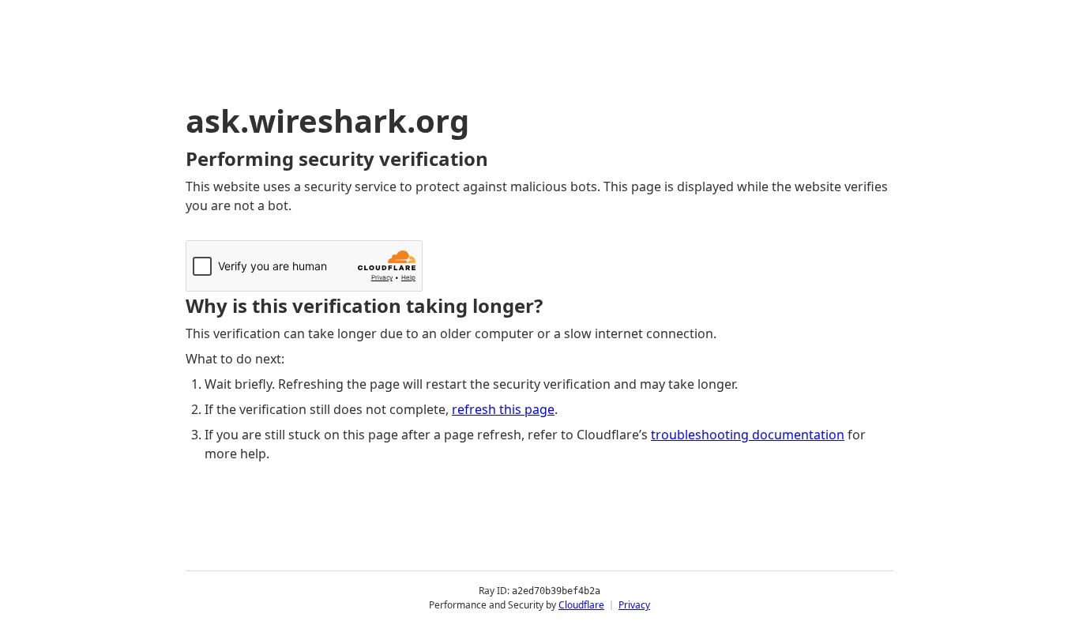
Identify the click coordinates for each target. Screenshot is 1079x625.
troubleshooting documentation (747, 434)
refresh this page (503, 409)
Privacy (634, 605)
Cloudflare (581, 605)
